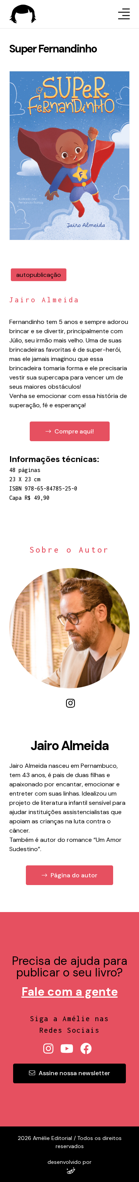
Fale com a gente (70, 991)
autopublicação (38, 275)
